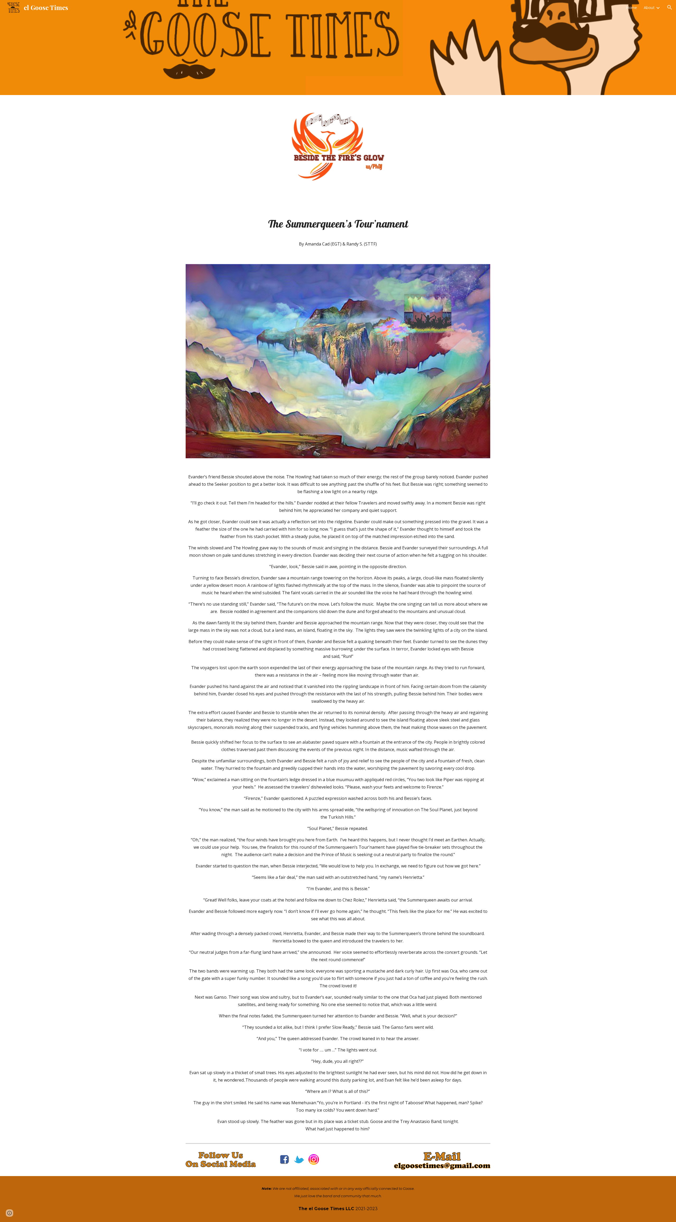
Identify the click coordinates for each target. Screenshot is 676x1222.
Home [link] (631, 7)
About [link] (649, 7)
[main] (338, 224)
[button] (669, 7)
